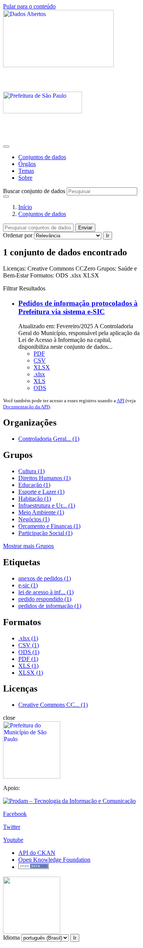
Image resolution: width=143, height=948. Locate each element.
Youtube (13, 840)
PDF (39, 353)
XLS (39, 381)
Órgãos (27, 164)
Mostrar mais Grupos (28, 546)
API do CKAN (36, 853)
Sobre (25, 177)
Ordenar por (17, 235)
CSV (40, 360)
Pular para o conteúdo (29, 6)
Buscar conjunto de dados (34, 191)
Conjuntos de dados (42, 157)
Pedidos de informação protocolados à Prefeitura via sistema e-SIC (78, 307)
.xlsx (39, 374)
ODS (40, 388)
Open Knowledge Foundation (54, 859)
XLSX (42, 367)
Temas (26, 171)
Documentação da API (25, 407)
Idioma (11, 937)
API (120, 400)
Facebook (15, 814)
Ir (107, 236)
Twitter (11, 827)
